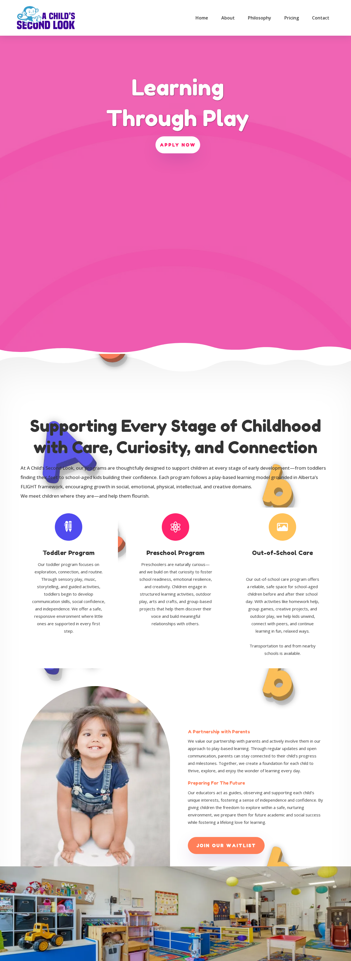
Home (202, 18)
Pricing (291, 18)
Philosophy (259, 18)
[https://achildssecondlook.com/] (45, 18)
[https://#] (68, 526)
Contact (320, 18)
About (228, 18)
